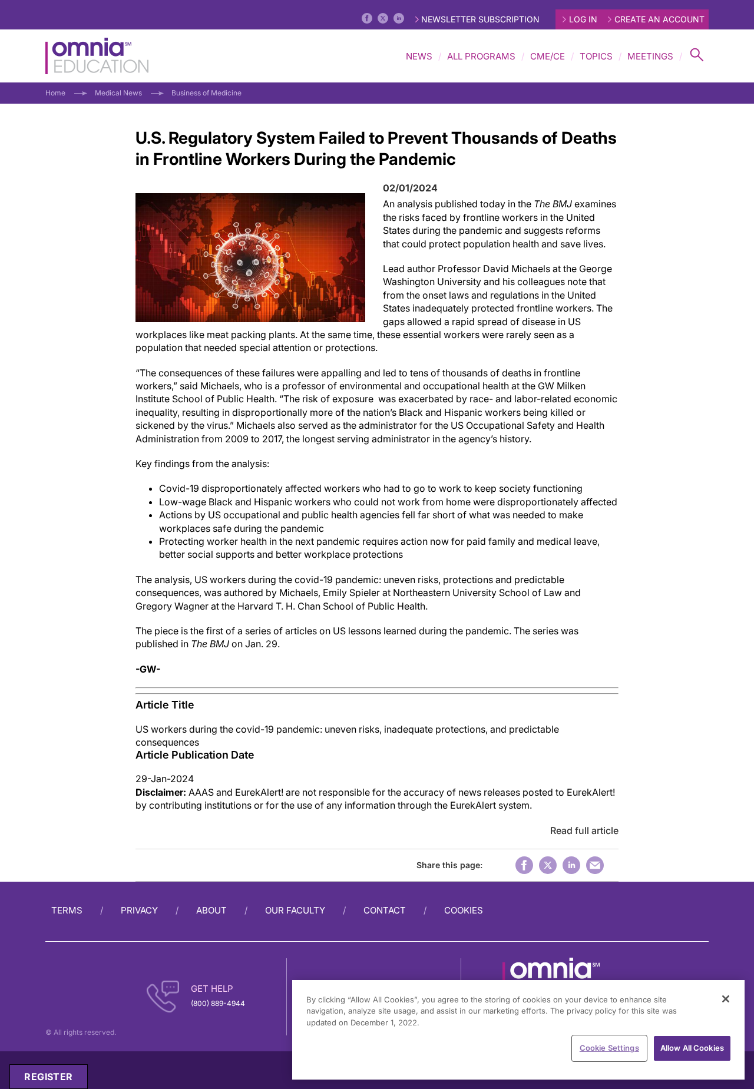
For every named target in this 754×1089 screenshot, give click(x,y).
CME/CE (547, 56)
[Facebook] (367, 18)
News (419, 56)
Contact (384, 910)
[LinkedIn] (398, 18)
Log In (583, 19)
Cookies (463, 910)
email (595, 865)
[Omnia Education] (96, 56)
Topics (596, 56)
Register (48, 1077)
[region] (518, 1030)
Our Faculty (295, 910)
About (211, 910)
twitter (548, 865)
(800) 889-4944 (218, 1003)
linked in (571, 865)
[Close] (726, 999)
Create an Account (659, 19)
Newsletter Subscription (480, 19)
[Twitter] (383, 18)
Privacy (139, 910)
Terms (66, 910)
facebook (524, 865)
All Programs (481, 56)
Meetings (650, 56)
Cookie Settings (609, 1047)
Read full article (584, 830)
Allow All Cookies (692, 1047)
